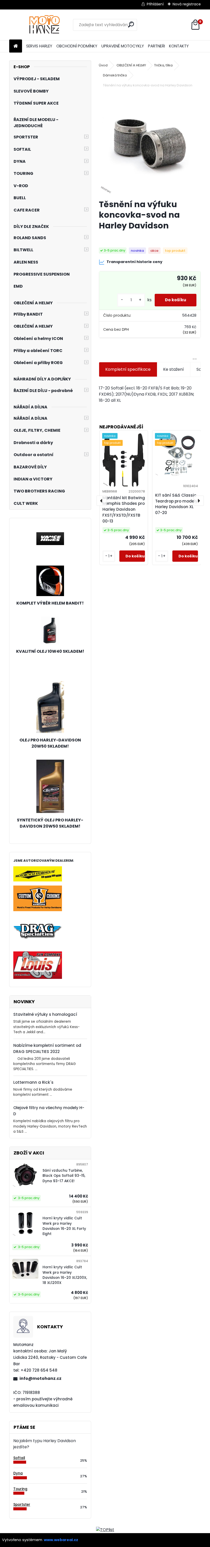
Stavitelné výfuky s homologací (45, 1014)
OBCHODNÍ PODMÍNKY (76, 46)
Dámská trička (115, 75)
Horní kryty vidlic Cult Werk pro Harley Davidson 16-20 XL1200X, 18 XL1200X (65, 1275)
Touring (20, 1488)
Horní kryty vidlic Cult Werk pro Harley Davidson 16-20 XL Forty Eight (64, 1226)
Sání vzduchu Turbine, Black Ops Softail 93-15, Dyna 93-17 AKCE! (64, 1175)
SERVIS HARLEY (39, 46)
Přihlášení (155, 4)
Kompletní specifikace (128, 369)
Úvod (103, 65)
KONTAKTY (179, 46)
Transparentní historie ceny (134, 261)
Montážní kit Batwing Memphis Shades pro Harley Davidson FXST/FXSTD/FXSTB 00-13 (123, 509)
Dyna (18, 1473)
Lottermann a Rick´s (33, 1082)
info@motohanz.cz (40, 1378)
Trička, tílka (163, 65)
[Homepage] (15, 46)
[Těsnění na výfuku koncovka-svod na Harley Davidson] (150, 144)
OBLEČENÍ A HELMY (131, 65)
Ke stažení (173, 369)
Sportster (21, 1504)
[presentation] (102, 501)
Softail (19, 1457)
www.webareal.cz (61, 1539)
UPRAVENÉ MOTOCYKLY (122, 46)
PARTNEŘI (156, 46)
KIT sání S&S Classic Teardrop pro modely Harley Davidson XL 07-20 (176, 504)
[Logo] (44, 25)
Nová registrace (187, 4)
